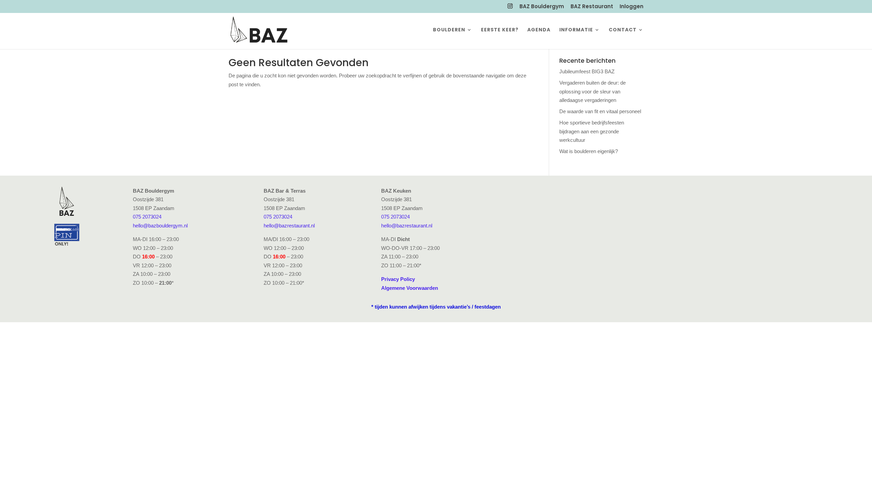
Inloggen (631, 7)
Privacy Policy (398, 279)
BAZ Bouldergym (541, 7)
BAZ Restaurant (592, 7)
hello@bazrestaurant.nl (289, 225)
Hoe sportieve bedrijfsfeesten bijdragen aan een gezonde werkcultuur (591, 131)
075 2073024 (147, 217)
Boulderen (449, 30)
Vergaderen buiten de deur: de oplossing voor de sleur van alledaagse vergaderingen (592, 91)
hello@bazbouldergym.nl (160, 225)
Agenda (538, 30)
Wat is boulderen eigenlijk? (588, 151)
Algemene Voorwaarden (409, 288)
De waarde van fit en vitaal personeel (600, 111)
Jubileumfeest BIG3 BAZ (586, 71)
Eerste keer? (499, 30)
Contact (623, 30)
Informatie (576, 30)
